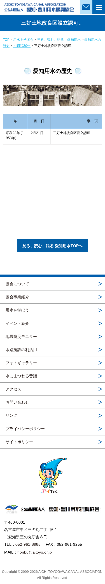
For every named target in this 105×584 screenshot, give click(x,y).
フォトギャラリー (21, 363)
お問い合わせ (17, 402)
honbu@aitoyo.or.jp (34, 552)
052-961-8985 (28, 544)
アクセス (13, 389)
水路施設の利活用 (21, 349)
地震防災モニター (21, 336)
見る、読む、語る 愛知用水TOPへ (52, 246)
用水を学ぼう (17, 310)
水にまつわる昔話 (21, 376)
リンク (11, 415)
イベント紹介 (17, 323)
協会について (17, 284)
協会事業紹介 (17, 297)
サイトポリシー (19, 442)
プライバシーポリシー (25, 428)
